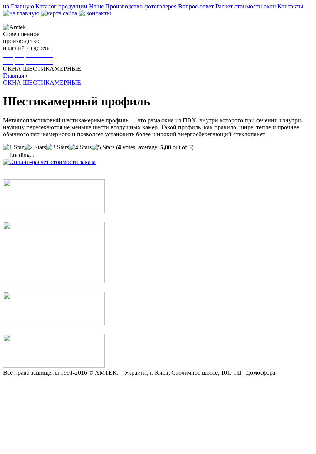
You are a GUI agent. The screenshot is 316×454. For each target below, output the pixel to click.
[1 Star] (13, 147)
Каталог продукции (61, 6)
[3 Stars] (57, 147)
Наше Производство (116, 6)
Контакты (290, 6)
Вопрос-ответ (196, 6)
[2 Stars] (35, 147)
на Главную (18, 6)
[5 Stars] (103, 147)
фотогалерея (160, 6)
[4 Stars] (80, 147)
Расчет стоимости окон (245, 6)
